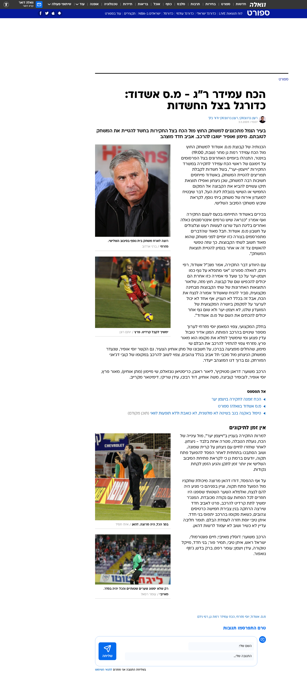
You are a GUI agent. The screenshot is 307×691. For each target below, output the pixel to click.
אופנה (94, 4)
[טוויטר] (47, 13)
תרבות (195, 4)
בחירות (210, 4)
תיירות (127, 4)
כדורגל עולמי (185, 13)
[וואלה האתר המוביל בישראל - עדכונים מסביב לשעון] (258, 4)
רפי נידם (202, 617)
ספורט (225, 4)
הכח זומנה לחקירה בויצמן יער (236, 399)
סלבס (181, 4)
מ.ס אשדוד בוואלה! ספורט (239, 406)
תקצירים (130, 13)
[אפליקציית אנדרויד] (59, 13)
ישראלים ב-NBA (149, 13)
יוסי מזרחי (242, 617)
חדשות (241, 4)
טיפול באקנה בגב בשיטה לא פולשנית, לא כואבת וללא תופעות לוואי (205, 413)
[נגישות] (6, 4)
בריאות (143, 4)
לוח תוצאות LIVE (230, 13)
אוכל (157, 4)
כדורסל (168, 13)
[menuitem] (238, 4)
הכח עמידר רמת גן (222, 617)
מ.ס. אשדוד (258, 617)
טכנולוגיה (111, 4)
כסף (169, 4)
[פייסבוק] (40, 13)
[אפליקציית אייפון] (53, 13)
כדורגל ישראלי (206, 13)
